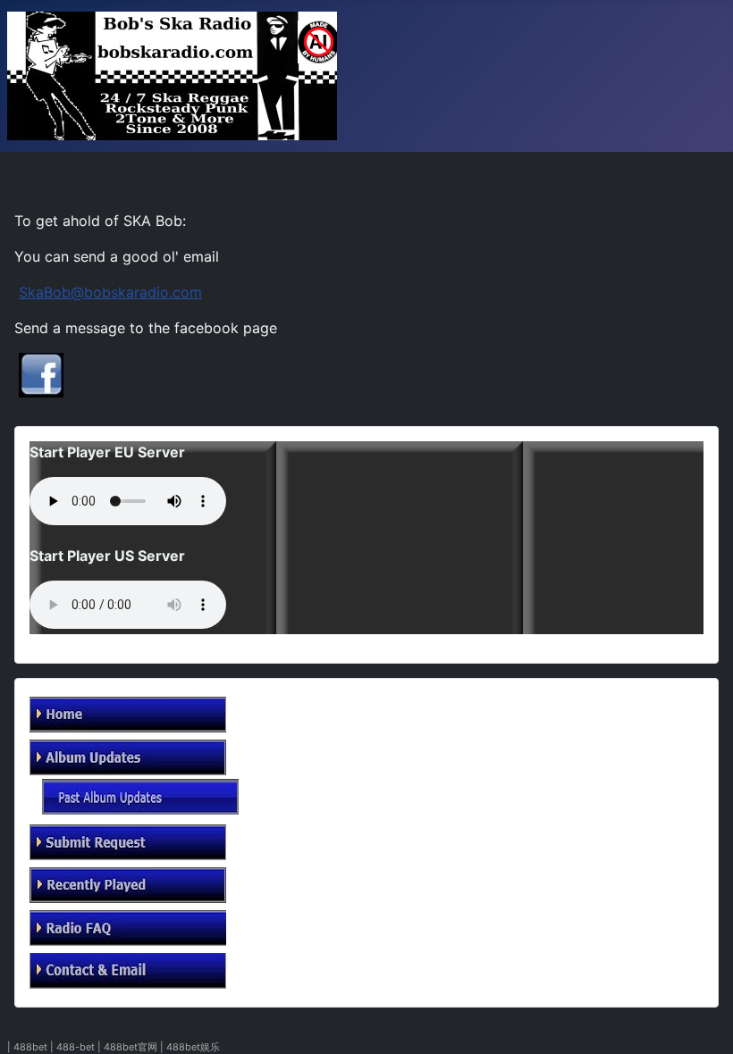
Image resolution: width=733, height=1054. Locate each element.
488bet (30, 1047)
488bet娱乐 (193, 1047)
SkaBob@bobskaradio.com (110, 292)
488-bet (75, 1047)
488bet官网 (130, 1047)
